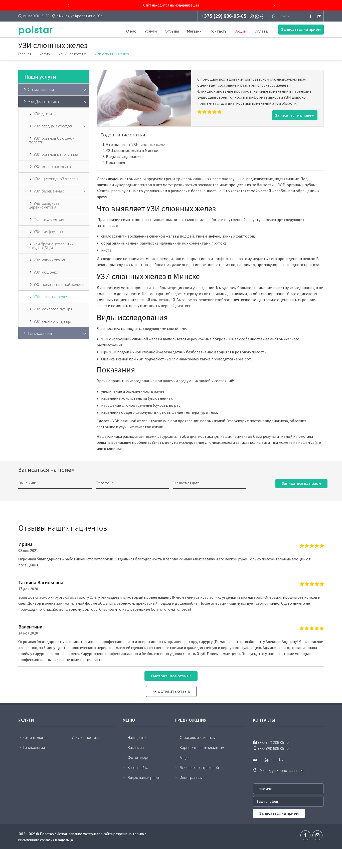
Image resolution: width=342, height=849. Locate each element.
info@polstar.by (270, 759)
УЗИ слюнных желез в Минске (132, 150)
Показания (115, 162)
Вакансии (136, 747)
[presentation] (68, 5)
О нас (131, 31)
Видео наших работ (144, 777)
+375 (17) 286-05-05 (273, 742)
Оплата (261, 31)
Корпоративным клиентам (202, 747)
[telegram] (263, 16)
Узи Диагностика (73, 53)
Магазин (194, 31)
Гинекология (34, 747)
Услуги (150, 31)
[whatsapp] (257, 16)
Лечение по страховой (199, 767)
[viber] (252, 16)
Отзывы (172, 31)
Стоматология (35, 737)
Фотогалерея (139, 757)
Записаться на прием (301, 30)
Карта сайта (138, 767)
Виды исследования (123, 156)
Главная (25, 53)
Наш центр (137, 737)
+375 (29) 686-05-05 (223, 16)
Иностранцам (191, 777)
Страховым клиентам (198, 737)
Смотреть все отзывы (171, 676)
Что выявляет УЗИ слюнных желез (136, 144)
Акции (240, 31)
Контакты (218, 31)
